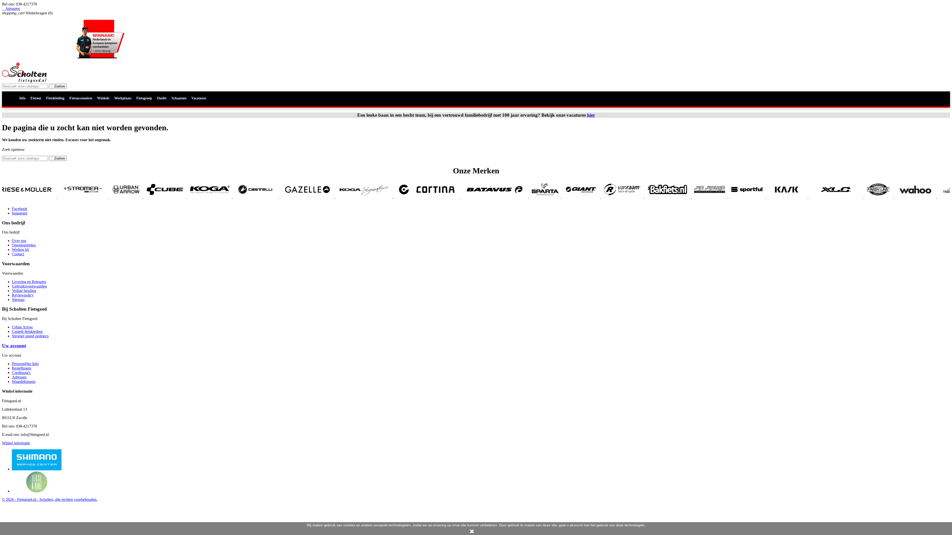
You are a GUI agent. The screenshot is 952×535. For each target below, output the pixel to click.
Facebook (19, 209)
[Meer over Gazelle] (250, 197)
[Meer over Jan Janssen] (652, 197)
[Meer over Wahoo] (858, 197)
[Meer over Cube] (108, 197)
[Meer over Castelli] (199, 197)
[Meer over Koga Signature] (307, 197)
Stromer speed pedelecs (30, 336)
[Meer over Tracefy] (893, 197)
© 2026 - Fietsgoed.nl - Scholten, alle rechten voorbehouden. (49, 499)
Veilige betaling (24, 291)
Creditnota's (21, 373)
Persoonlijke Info (25, 364)
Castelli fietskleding (27, 331)
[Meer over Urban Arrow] (69, 197)
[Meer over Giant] (523, 197)
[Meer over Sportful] (689, 197)
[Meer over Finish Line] (821, 197)
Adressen (19, 377)
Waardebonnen (23, 381)
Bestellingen (21, 368)
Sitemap (18, 299)
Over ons (19, 241)
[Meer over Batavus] (438, 197)
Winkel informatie (16, 443)
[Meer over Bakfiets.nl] (610, 197)
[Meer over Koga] (152, 197)
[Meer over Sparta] (488, 197)
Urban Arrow (22, 327)
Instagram (19, 213)
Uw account (14, 345)
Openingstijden (24, 245)
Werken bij (20, 249)
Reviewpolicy (23, 295)
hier (591, 115)
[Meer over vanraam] (565, 197)
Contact (18, 254)
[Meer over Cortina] (370, 197)
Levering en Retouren (29, 282)
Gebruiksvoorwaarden (29, 286)
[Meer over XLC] (778, 197)
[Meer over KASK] (729, 197)
